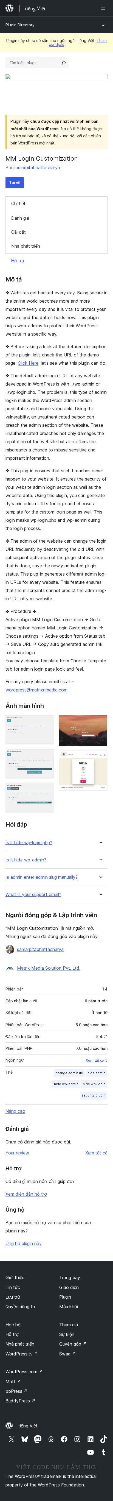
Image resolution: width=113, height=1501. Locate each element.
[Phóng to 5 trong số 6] (100, 722)
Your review (17, 1153)
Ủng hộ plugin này (23, 1243)
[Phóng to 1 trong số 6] (47, 722)
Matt (13, 1381)
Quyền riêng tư (20, 1306)
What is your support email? (33, 894)
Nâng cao (15, 1111)
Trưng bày (69, 1277)
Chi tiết (18, 203)
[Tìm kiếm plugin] (63, 62)
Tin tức (12, 1287)
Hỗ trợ (17, 260)
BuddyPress (20, 1401)
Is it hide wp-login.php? (28, 842)
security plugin (93, 1095)
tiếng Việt (28, 1426)
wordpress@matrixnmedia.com (36, 690)
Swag (67, 1354)
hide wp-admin (66, 1084)
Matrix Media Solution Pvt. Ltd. (48, 968)
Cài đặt (18, 232)
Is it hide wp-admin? (25, 860)
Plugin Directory (20, 25)
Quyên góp (73, 1344)
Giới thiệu (14, 1277)
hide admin (96, 1073)
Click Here (28, 363)
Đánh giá (20, 218)
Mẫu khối (68, 1306)
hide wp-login (94, 1084)
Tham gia (68, 1324)
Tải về (14, 182)
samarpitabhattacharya (36, 167)
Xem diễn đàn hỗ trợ (26, 1194)
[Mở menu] (104, 8)
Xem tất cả (96, 1153)
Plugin (65, 1297)
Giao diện (69, 1287)
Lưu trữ (12, 1297)
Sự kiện (66, 1334)
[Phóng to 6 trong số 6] (100, 758)
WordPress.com (24, 1371)
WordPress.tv (21, 1354)
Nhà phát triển (25, 246)
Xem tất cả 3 (97, 1060)
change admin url (69, 1073)
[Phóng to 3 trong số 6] (47, 790)
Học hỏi (13, 1324)
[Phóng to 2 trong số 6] (47, 756)
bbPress (16, 1391)
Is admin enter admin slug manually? (41, 877)
